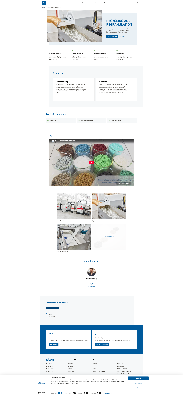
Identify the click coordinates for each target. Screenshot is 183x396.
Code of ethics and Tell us (124, 374)
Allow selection (138, 383)
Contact (70, 368)
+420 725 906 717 (91, 286)
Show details (107, 393)
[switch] (74, 393)
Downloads (120, 363)
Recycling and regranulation (52, 307)
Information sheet (112, 36)
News (94, 368)
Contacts (91, 3)
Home (43, 7)
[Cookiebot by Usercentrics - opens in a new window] (42, 393)
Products (78, 3)
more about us (53, 344)
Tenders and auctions (99, 371)
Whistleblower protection (124, 371)
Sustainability (98, 3)
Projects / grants (122, 368)
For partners (120, 366)
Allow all (138, 378)
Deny (138, 387)
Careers (95, 363)
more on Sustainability (102, 344)
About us (84, 3)
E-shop (94, 366)
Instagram (50, 371)
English (137, 3)
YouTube (50, 368)
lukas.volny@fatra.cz (91, 284)
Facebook (50, 366)
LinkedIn (50, 363)
